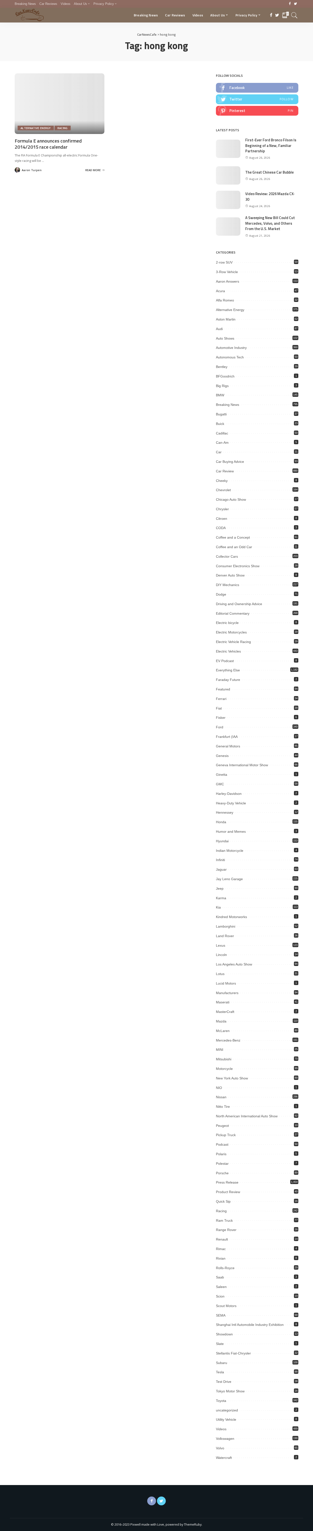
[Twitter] (295, 4)
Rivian (220, 1258)
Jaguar (221, 869)
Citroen (221, 519)
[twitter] (257, 99)
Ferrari (221, 699)
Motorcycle (224, 1069)
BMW (220, 395)
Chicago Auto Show (231, 499)
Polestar (222, 1163)
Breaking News (227, 405)
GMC (220, 784)
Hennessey (224, 812)
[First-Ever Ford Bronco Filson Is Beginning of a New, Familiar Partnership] (228, 149)
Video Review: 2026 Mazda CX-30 (270, 196)
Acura (220, 291)
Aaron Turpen (32, 170)
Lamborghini (225, 926)
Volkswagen (225, 1439)
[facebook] (257, 88)
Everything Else (228, 670)
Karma (221, 898)
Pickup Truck (226, 1135)
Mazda (221, 1021)
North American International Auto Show (247, 1116)
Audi (219, 329)
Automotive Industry (231, 348)
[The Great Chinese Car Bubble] (228, 175)
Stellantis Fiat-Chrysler (233, 1353)
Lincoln (221, 955)
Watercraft (224, 1458)
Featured (223, 689)
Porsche (222, 1173)
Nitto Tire (223, 1107)
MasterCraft (225, 1012)
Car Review (225, 471)
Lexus (220, 945)
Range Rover (226, 1230)
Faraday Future (228, 680)
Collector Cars (227, 556)
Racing (62, 128)
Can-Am (222, 442)
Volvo (220, 1448)
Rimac (221, 1249)
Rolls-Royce (225, 1268)
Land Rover (225, 936)
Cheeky (222, 481)
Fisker (220, 718)
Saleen (221, 1287)
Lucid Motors (226, 983)
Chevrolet (223, 490)
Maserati (222, 1002)
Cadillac (222, 433)
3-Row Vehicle (227, 272)
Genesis (222, 756)
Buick (220, 424)
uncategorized (227, 1410)
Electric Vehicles (228, 651)
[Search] (294, 15)
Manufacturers (227, 993)
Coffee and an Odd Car (234, 547)
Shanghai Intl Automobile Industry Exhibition (250, 1325)
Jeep (220, 888)
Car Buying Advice (230, 462)
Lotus (220, 974)
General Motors (228, 746)
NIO (219, 1088)
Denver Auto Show (230, 575)
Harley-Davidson (229, 794)
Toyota (221, 1401)
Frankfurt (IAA (227, 737)
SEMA (220, 1315)
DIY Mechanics (227, 585)
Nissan (221, 1097)
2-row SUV (224, 262)
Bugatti (221, 414)
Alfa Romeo (225, 300)
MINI (219, 1050)
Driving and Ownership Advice (239, 604)
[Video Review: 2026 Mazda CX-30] (228, 200)
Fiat (219, 708)
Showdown (224, 1334)
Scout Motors (226, 1306)
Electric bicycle (227, 623)
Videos (221, 1429)
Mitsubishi (223, 1059)
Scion (220, 1296)
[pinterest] (257, 111)
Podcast (222, 1144)
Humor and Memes (231, 831)
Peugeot (222, 1126)
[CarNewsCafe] (30, 15)
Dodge (221, 594)
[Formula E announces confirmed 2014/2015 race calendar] (59, 103)
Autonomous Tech (230, 357)
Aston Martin (225, 319)
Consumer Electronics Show (237, 566)
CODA (221, 528)
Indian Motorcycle (229, 851)
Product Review (228, 1192)
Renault (222, 1239)
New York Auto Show (232, 1078)
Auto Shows (225, 338)
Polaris (221, 1154)
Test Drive (223, 1382)
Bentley (221, 367)
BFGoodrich (225, 376)
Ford (219, 727)
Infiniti (220, 860)
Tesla (220, 1372)
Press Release (227, 1182)
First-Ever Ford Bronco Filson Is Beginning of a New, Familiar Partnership (270, 145)
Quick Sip (223, 1201)
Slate (220, 1344)
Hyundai (222, 841)
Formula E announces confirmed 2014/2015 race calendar (48, 144)
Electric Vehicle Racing (233, 642)
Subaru (221, 1363)
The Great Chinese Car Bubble (269, 172)
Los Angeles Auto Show (234, 964)
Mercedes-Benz (228, 1040)
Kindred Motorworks (231, 917)
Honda (221, 822)
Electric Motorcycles (231, 632)
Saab (220, 1277)
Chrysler (222, 509)
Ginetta (221, 775)
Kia (218, 907)
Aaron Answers (227, 281)
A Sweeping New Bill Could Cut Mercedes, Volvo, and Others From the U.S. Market (270, 223)
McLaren (223, 1031)
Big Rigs (222, 386)
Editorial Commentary (232, 613)
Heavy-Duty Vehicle (231, 803)
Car (219, 452)
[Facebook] (290, 4)
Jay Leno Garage (229, 879)
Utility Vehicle (226, 1419)
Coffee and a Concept (233, 537)
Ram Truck (224, 1220)
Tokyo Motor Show (230, 1391)
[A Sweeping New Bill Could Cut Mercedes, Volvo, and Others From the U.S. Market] (228, 226)
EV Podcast (225, 661)
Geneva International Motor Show (242, 765)
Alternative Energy (36, 128)
